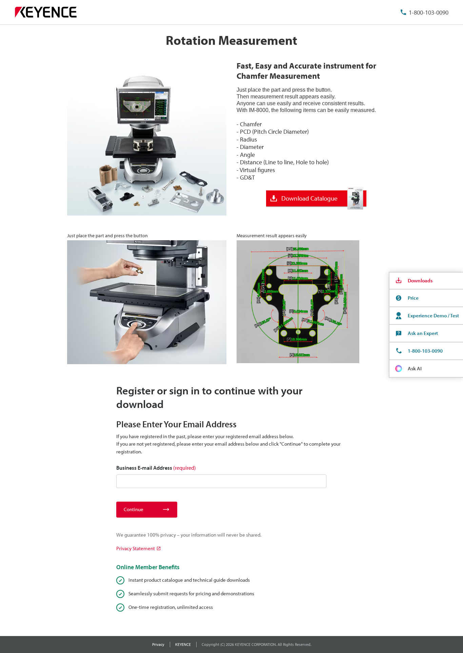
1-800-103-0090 (428, 12)
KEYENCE (183, 644)
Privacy (158, 644)
